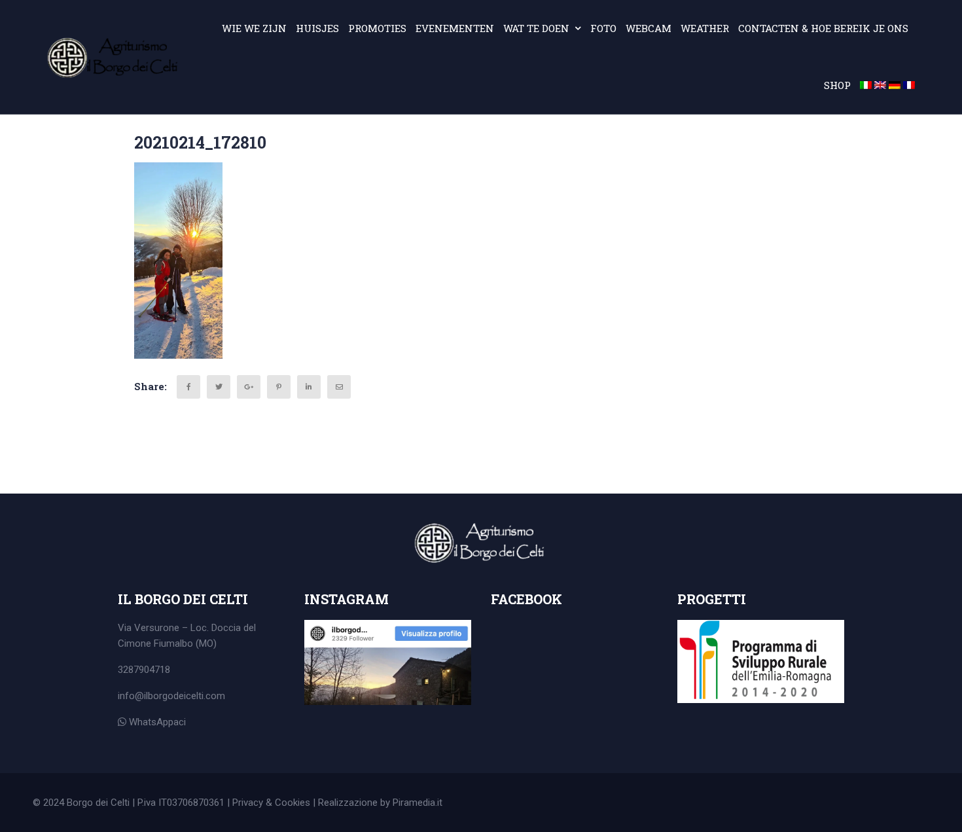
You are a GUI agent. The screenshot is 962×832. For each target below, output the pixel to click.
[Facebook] (188, 387)
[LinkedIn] (309, 387)
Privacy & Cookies (271, 802)
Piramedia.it (417, 802)
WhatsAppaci (156, 722)
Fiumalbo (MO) (185, 643)
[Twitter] (218, 387)
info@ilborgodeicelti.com (171, 696)
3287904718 (144, 670)
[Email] (339, 387)
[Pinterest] (279, 387)
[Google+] (248, 387)
